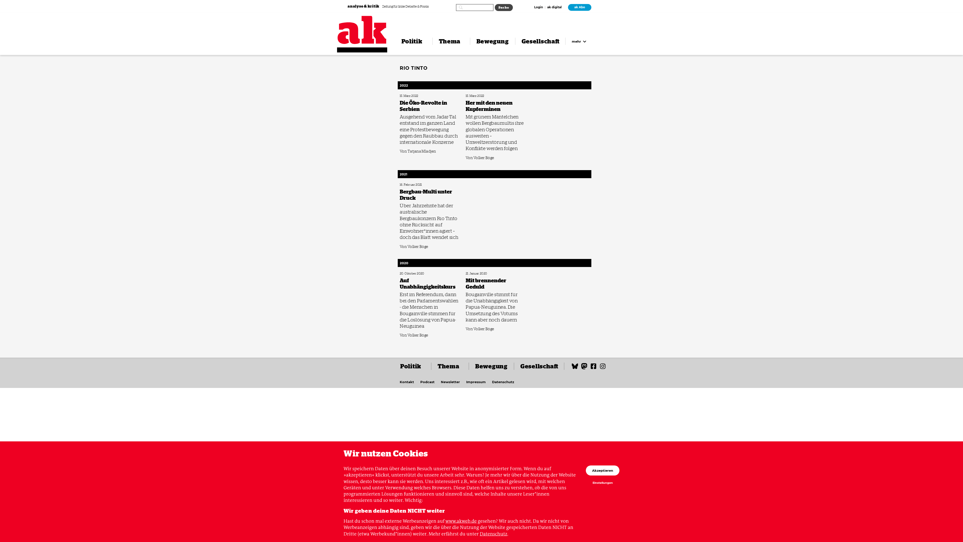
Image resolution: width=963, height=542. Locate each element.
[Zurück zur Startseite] (362, 30)
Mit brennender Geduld (479, 273)
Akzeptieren (602, 470)
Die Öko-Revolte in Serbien (415, 96)
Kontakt (407, 382)
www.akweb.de (461, 521)
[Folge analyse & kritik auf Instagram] (603, 368)
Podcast (427, 382)
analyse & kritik (364, 6)
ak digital (554, 7)
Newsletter (450, 382)
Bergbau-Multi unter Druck (415, 184)
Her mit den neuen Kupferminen (484, 96)
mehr (577, 41)
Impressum (476, 382)
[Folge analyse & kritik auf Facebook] (593, 368)
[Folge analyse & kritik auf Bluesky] (575, 368)
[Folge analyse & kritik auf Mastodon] (584, 368)
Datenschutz (503, 382)
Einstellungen (603, 483)
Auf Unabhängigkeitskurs (414, 273)
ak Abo (579, 7)
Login (538, 7)
